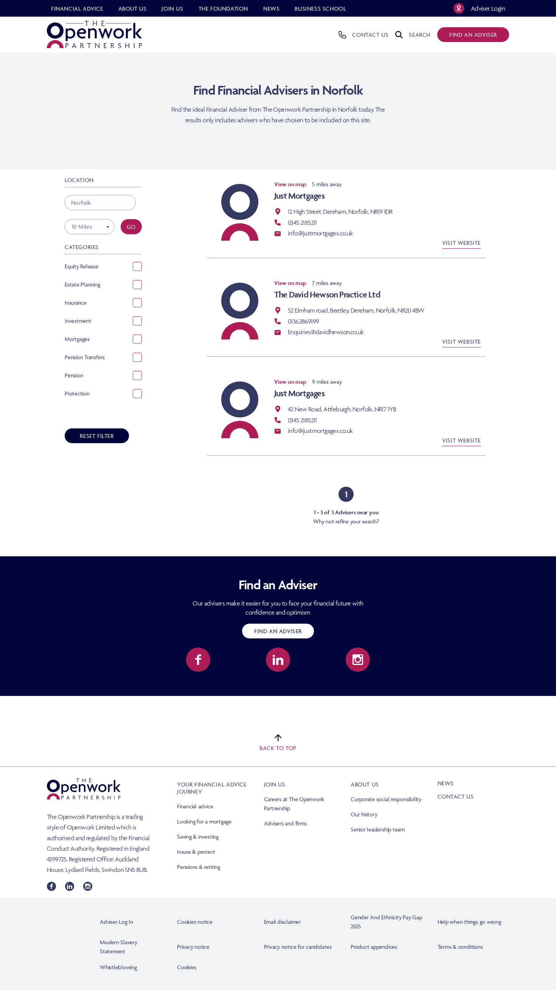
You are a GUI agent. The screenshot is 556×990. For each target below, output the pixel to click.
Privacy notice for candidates (298, 946)
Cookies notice (195, 921)
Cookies (186, 967)
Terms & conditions (460, 946)
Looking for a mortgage (204, 821)
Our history (364, 814)
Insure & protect (196, 851)
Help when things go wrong (469, 921)
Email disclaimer (282, 921)
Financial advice (195, 806)
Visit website (461, 242)
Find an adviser (473, 34)
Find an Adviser (278, 631)
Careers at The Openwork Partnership (294, 803)
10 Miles (82, 226)
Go (131, 226)
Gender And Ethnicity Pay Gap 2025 (386, 922)
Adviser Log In (116, 921)
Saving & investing (198, 836)
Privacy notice (193, 946)
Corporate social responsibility (386, 799)
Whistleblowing (118, 967)
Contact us (456, 796)
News (446, 783)
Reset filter (96, 435)
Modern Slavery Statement (118, 947)
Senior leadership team (378, 829)
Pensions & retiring (198, 866)
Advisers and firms (285, 823)
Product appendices (374, 946)
